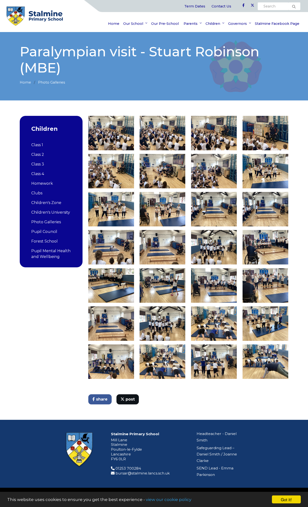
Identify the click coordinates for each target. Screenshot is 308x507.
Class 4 (37, 173)
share (101, 399)
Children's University (50, 212)
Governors (237, 23)
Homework (42, 183)
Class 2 (37, 154)
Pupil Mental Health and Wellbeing (51, 254)
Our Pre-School (165, 23)
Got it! (286, 499)
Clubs (36, 193)
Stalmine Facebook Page (277, 23)
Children (212, 23)
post (129, 399)
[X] (252, 5)
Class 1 (37, 145)
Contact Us (221, 6)
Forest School (44, 241)
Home (113, 23)
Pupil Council (44, 231)
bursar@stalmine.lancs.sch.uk (143, 473)
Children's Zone (46, 202)
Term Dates (194, 6)
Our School (133, 23)
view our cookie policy (168, 499)
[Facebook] (243, 5)
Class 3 (37, 164)
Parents (190, 23)
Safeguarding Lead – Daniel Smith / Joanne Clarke (217, 454)
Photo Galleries (51, 82)
